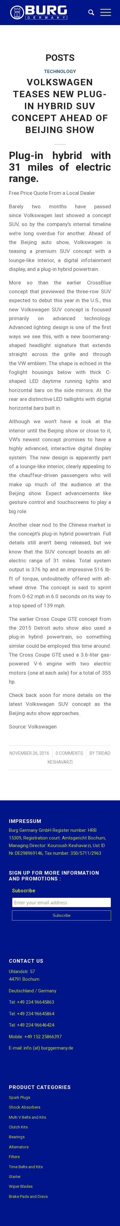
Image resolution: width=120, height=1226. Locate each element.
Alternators (19, 1147)
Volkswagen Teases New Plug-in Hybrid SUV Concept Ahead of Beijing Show (60, 106)
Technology (60, 71)
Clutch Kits (18, 1127)
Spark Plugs (19, 1097)
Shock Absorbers (24, 1107)
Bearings (17, 1137)
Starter (15, 1176)
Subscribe (23, 891)
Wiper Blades (21, 1186)
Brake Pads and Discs (28, 1196)
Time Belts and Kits (26, 1167)
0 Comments (69, 753)
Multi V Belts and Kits (27, 1117)
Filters (14, 1156)
